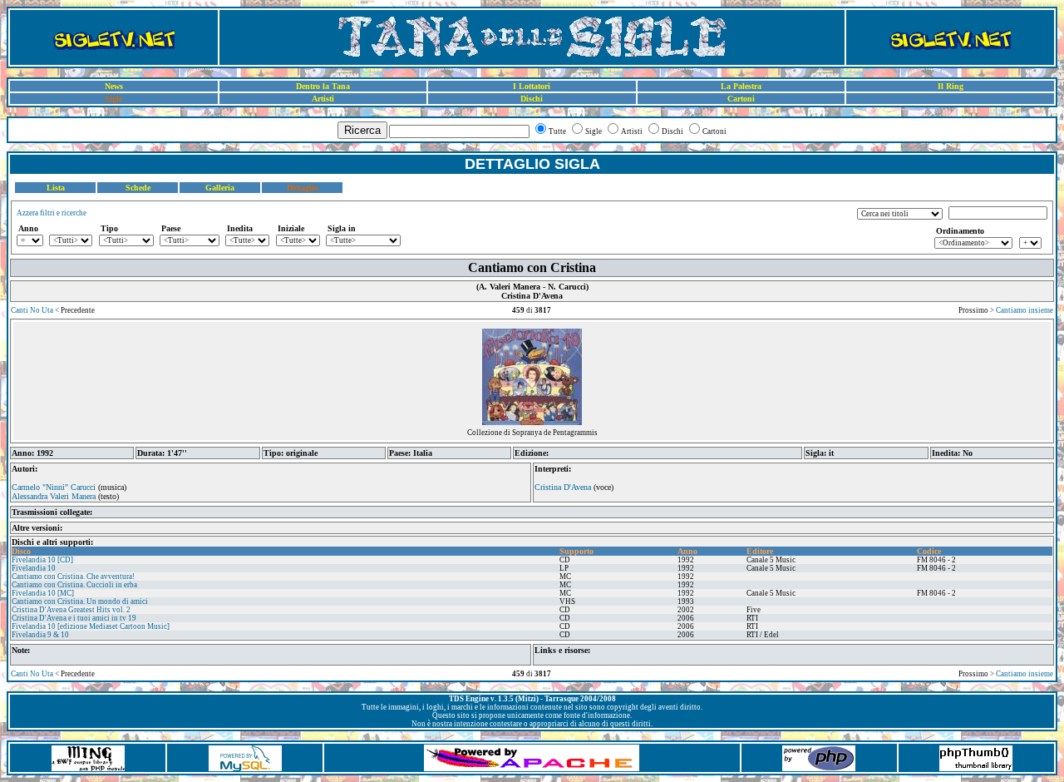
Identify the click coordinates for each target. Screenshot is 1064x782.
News (114, 86)
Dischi (531, 98)
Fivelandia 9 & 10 (40, 635)
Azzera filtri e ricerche (51, 213)
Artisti (323, 98)
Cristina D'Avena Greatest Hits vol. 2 (71, 610)
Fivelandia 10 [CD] (42, 560)
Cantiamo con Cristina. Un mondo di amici (80, 601)
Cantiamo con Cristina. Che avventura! (73, 576)
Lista (56, 187)
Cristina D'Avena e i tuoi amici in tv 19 (74, 618)
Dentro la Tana (323, 86)
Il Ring (950, 86)
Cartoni (741, 98)
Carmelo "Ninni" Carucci (54, 487)
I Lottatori (531, 86)
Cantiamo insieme (1024, 310)
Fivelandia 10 (34, 568)
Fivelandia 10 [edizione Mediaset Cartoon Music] (91, 626)
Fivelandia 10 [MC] (43, 593)
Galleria (219, 187)
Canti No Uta (32, 310)
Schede (138, 187)
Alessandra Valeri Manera (54, 496)
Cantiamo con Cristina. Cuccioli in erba (74, 585)
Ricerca (362, 130)
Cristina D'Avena (562, 487)
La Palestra (741, 86)
